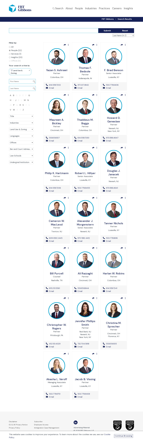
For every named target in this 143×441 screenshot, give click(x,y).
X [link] (17, 109)
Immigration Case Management (46, 428)
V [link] (10, 109)
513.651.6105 (115, 343)
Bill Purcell (56, 273)
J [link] (15, 100)
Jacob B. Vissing (85, 379)
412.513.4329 (58, 343)
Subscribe (38, 421)
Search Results (125, 19)
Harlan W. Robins (113, 273)
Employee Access (41, 425)
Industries (91, 8)
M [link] (25, 100)
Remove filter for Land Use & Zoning (29, 70)
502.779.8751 (58, 394)
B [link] (13, 95)
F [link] (26, 95)
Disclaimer (13, 421)
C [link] (16, 95)
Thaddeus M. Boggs (85, 121)
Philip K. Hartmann (56, 173)
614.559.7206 (58, 188)
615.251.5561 (58, 288)
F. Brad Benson (113, 70)
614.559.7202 (58, 85)
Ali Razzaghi (85, 273)
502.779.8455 (87, 188)
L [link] (21, 100)
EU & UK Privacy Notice (18, 425)
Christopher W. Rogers (56, 326)
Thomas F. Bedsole (85, 69)
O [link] (10, 105)
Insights (128, 8)
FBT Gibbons (108, 19)
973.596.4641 (115, 188)
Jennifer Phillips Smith (85, 322)
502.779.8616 (115, 238)
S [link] (23, 105)
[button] (21, 116)
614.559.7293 (87, 137)
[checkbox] (20, 50)
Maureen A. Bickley (56, 121)
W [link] (14, 109)
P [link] (13, 105)
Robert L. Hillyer (85, 173)
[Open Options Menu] (68, 45)
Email (51, 88)
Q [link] (17, 105)
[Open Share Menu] (65, 45)
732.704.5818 (87, 343)
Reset (125, 30)
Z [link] (23, 109)
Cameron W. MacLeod (57, 222)
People (79, 8)
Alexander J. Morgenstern (85, 222)
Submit (107, 30)
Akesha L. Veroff (56, 379)
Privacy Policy (14, 428)
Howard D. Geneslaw (113, 119)
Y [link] (20, 109)
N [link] (28, 100)
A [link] (10, 95)
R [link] (20, 105)
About (69, 8)
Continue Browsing (123, 436)
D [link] (20, 95)
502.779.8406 (115, 85)
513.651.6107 (58, 137)
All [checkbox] (12, 47)
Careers (117, 8)
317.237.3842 (87, 85)
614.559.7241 (115, 288)
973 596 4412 (87, 238)
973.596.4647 (115, 137)
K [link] (18, 100)
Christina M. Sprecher (113, 324)
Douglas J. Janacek (113, 172)
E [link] (23, 95)
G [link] (29, 95)
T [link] (26, 105)
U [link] (29, 105)
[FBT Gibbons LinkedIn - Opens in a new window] (76, 422)
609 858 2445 (58, 238)
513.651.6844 (87, 288)
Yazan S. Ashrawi (56, 70)
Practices (104, 8)
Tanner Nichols (113, 223)
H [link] (10, 100)
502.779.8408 (87, 394)
